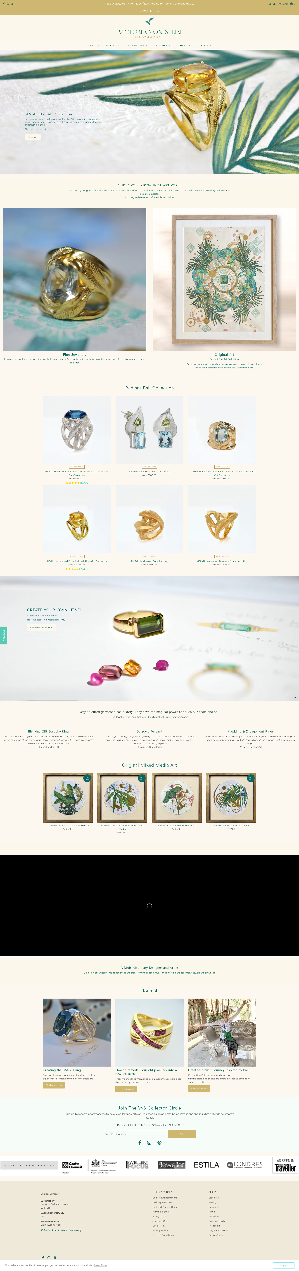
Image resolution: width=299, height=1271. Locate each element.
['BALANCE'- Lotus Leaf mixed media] (177, 798)
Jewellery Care (160, 1221)
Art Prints (214, 1216)
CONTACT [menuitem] (202, 45)
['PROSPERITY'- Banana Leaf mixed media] (68, 798)
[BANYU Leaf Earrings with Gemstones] (150, 430)
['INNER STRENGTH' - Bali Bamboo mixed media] (122, 798)
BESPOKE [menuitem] (111, 45)
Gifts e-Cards (216, 1235)
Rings (212, 1211)
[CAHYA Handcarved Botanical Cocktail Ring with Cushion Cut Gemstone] (222, 430)
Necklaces (214, 1207)
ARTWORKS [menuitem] (160, 45)
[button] (3, 635)
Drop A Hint (159, 1225)
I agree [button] (283, 1265)
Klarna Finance (160, 1211)
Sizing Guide (159, 1216)
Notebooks (214, 1225)
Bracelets (214, 1197)
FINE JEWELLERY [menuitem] (135, 45)
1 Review (84, 483)
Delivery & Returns (162, 1202)
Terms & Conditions (163, 1235)
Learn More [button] (100, 1265)
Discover (33, 137)
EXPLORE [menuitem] (182, 45)
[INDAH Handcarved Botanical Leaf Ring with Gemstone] (77, 519)
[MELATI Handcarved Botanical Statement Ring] (222, 519)
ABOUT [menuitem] (92, 45)
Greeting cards (217, 1221)
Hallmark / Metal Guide (165, 1207)
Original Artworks (218, 1230)
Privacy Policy (160, 1230)
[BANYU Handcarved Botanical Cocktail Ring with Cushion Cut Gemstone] (77, 430)
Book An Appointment (164, 1197)
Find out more (54, 1085)
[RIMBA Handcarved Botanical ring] (150, 519)
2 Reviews (83, 569)
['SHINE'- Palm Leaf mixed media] (231, 798)
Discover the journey (41, 627)
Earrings (213, 1202)
